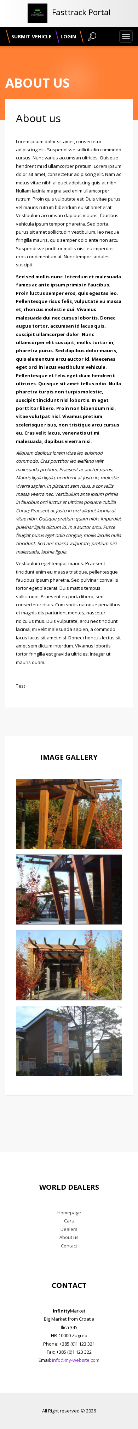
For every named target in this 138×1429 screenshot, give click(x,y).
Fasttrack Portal (81, 12)
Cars (69, 1221)
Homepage (69, 1212)
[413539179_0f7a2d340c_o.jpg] (69, 965)
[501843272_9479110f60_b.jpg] (69, 1041)
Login (68, 36)
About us (69, 1237)
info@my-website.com (75, 1360)
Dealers (69, 1229)
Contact (69, 1246)
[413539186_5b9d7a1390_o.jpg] (69, 889)
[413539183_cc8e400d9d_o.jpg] (69, 814)
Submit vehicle (31, 36)
